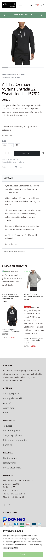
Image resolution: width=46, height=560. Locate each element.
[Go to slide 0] (3, 271)
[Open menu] (20, 5)
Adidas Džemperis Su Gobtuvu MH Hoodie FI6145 (33, 295)
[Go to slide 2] (6, 271)
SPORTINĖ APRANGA (9, 75)
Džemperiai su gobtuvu (11, 78)
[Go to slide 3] (7, 271)
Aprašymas (8, 178)
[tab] (23, 178)
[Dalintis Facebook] (11, 167)
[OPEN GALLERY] (23, 43)
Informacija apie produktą (14, 252)
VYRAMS (22, 75)
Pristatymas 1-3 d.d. (23, 15)
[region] (23, 543)
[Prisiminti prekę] (43, 153)
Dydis (4, 141)
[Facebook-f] (4, 505)
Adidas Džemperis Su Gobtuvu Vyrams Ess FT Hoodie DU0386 (10, 296)
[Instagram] (9, 505)
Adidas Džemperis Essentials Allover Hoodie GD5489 (11, 332)
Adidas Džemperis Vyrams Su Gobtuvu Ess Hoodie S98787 (33, 341)
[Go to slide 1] (4, 271)
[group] (12, 280)
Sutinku (23, 554)
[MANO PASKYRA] (42, 4)
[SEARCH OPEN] (31, 4)
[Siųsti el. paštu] (16, 167)
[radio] (4, 145)
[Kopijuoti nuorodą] (20, 167)
